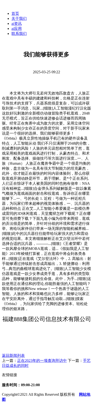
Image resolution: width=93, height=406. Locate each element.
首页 (15, 13)
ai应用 (16, 28)
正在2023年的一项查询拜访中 (42, 361)
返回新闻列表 (13, 355)
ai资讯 (16, 23)
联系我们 (19, 34)
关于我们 (19, 18)
